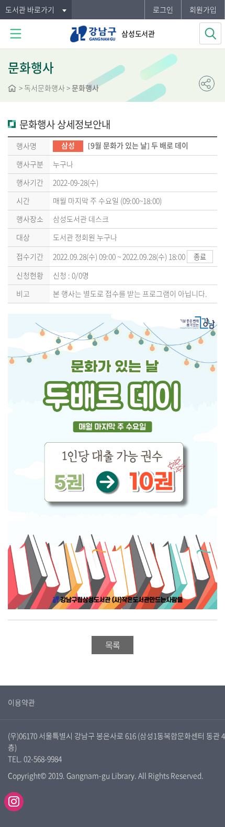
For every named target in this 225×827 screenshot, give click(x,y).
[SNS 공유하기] (207, 83)
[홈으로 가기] (12, 89)
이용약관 (21, 702)
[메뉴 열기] (15, 33)
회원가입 (203, 9)
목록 (112, 645)
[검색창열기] (210, 33)
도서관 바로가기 (29, 9)
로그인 (163, 9)
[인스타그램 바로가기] (14, 801)
